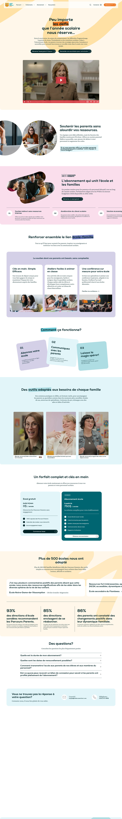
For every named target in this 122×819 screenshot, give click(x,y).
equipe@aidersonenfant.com (77, 698)
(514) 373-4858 (104, 698)
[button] (40, 457)
